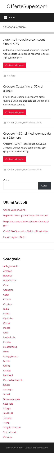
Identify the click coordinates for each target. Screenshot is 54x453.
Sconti (6, 394)
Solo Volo (8, 403)
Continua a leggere (14, 65)
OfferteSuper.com (27, 6)
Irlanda (6, 328)
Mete (39, 122)
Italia (5, 332)
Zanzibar (7, 437)
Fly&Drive (8, 318)
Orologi (7, 370)
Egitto (6, 313)
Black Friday (9, 280)
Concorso (8, 290)
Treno (6, 423)
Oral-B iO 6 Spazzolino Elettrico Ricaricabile (25, 231)
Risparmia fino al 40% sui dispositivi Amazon (25, 215)
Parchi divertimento (13, 380)
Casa (5, 285)
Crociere (11, 76)
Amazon (7, 271)
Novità (6, 361)
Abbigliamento (10, 266)
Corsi (6, 294)
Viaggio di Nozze (11, 427)
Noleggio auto (10, 356)
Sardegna (8, 389)
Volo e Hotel (9, 432)
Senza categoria (11, 399)
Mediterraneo (29, 122)
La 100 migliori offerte (14, 237)
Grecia (19, 122)
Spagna (7, 408)
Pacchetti (8, 375)
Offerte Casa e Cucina (14, 210)
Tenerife (7, 418)
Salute (6, 385)
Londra (7, 342)
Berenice (7, 275)
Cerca (6, 180)
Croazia (7, 299)
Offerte (6, 366)
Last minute (9, 337)
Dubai (6, 309)
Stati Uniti (8, 413)
